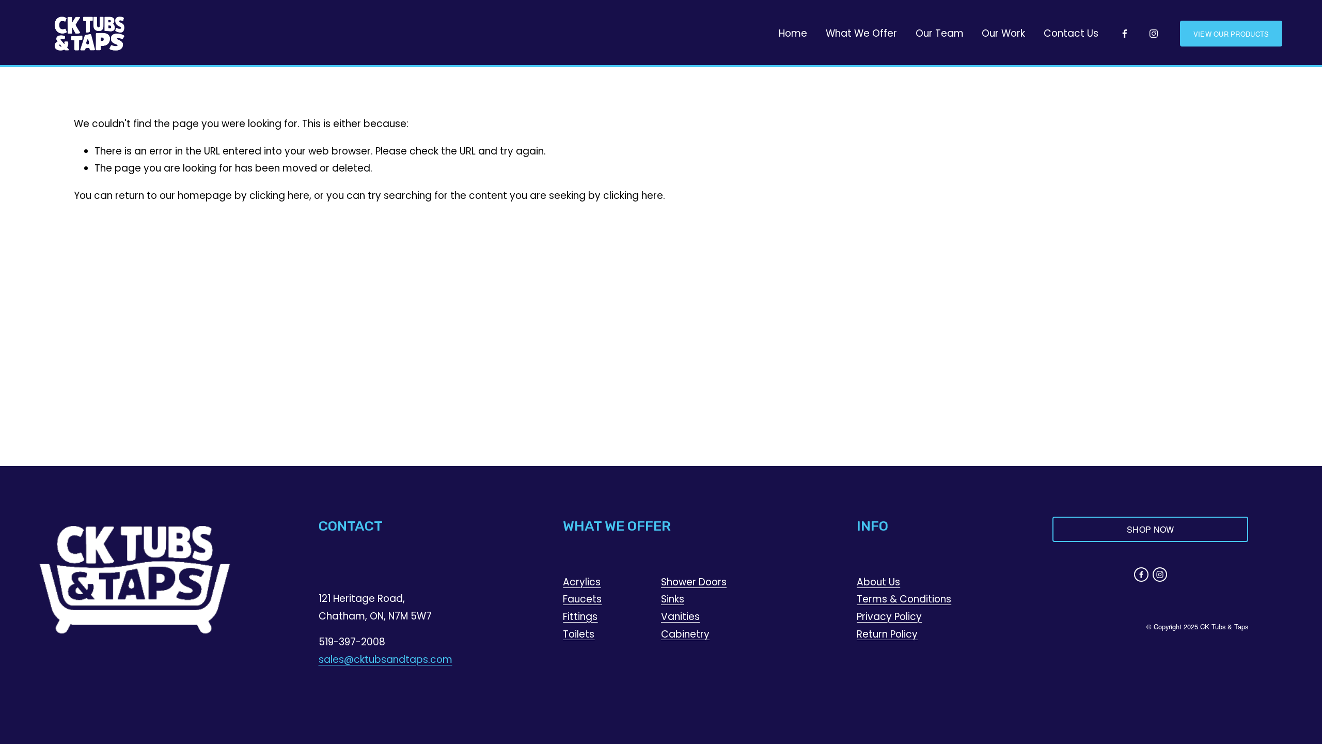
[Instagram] (1153, 33)
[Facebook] (1125, 33)
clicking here (279, 196)
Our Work (1003, 33)
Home (793, 33)
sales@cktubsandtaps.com (385, 660)
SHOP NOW (1150, 529)
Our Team (940, 33)
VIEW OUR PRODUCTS (1231, 34)
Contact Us (1071, 33)
